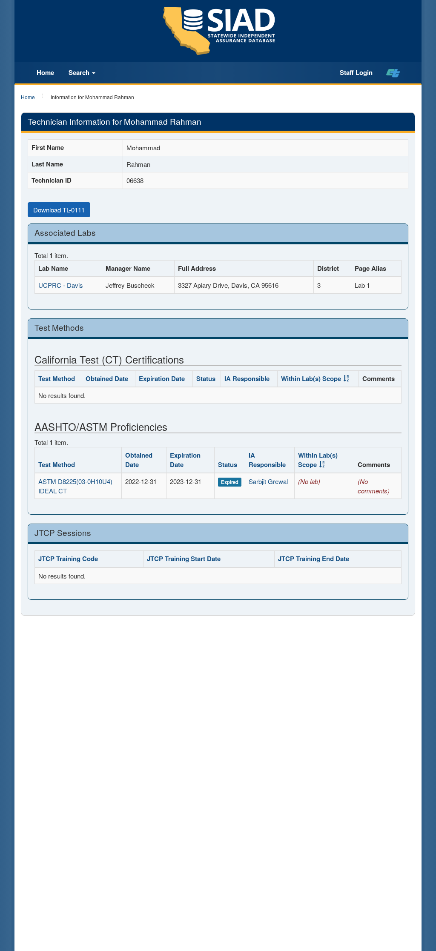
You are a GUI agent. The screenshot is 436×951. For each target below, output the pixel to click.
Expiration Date (162, 378)
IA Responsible (247, 378)
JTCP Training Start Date (184, 558)
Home (45, 72)
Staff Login (356, 72)
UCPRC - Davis (60, 285)
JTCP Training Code (68, 558)
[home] (393, 73)
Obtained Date (107, 378)
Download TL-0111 (59, 209)
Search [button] (80, 72)
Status (205, 378)
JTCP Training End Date (313, 558)
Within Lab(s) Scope (311, 378)
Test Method (56, 378)
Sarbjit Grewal (268, 481)
